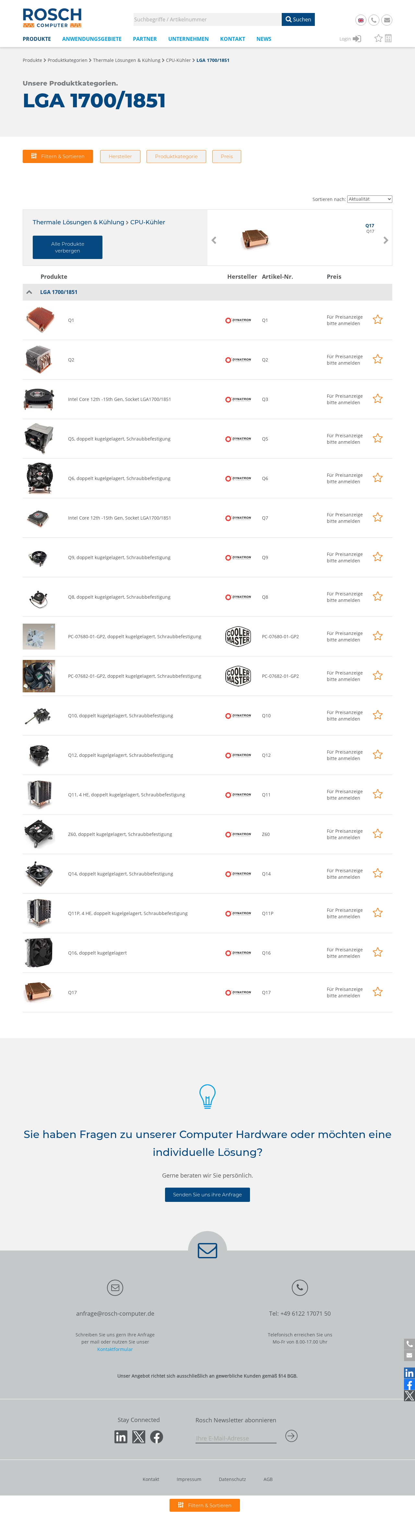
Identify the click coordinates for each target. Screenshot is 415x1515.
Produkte (32, 60)
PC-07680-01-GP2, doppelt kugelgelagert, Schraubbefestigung (134, 636)
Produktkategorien (68, 60)
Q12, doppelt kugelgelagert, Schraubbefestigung (120, 755)
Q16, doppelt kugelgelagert (97, 953)
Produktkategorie (176, 156)
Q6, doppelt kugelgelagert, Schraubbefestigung (119, 478)
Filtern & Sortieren (62, 156)
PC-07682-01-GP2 (280, 676)
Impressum (189, 1479)
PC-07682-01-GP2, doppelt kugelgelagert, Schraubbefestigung (134, 676)
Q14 (266, 874)
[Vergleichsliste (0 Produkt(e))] (388, 39)
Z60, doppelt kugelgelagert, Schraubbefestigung (120, 834)
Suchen (301, 19)
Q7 (265, 518)
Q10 (266, 715)
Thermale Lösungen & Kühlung (126, 60)
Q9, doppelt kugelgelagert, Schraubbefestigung (119, 557)
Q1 (71, 320)
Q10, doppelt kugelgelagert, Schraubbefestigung (120, 715)
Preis (227, 156)
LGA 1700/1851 (213, 60)
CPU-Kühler (178, 60)
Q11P (267, 913)
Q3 (265, 399)
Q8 (265, 597)
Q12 (266, 755)
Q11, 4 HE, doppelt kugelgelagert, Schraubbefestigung (126, 795)
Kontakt (151, 1479)
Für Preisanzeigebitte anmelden (345, 320)
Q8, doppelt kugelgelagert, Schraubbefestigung (119, 597)
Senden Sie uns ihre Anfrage (207, 1195)
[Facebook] (409, 1384)
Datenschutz (232, 1479)
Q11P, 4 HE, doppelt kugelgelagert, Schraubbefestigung (128, 913)
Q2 (71, 360)
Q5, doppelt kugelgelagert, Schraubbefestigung (119, 439)
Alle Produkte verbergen (67, 247)
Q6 (265, 478)
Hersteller (120, 156)
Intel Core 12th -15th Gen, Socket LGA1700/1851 (119, 399)
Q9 (265, 557)
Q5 (265, 439)
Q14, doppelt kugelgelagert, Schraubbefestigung (120, 874)
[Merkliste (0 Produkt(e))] (378, 39)
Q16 (266, 953)
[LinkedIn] (409, 1373)
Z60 (266, 834)
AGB (268, 1479)
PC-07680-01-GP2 (280, 636)
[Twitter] (409, 1395)
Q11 (266, 795)
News (263, 38)
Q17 (72, 992)
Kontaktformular (115, 1349)
